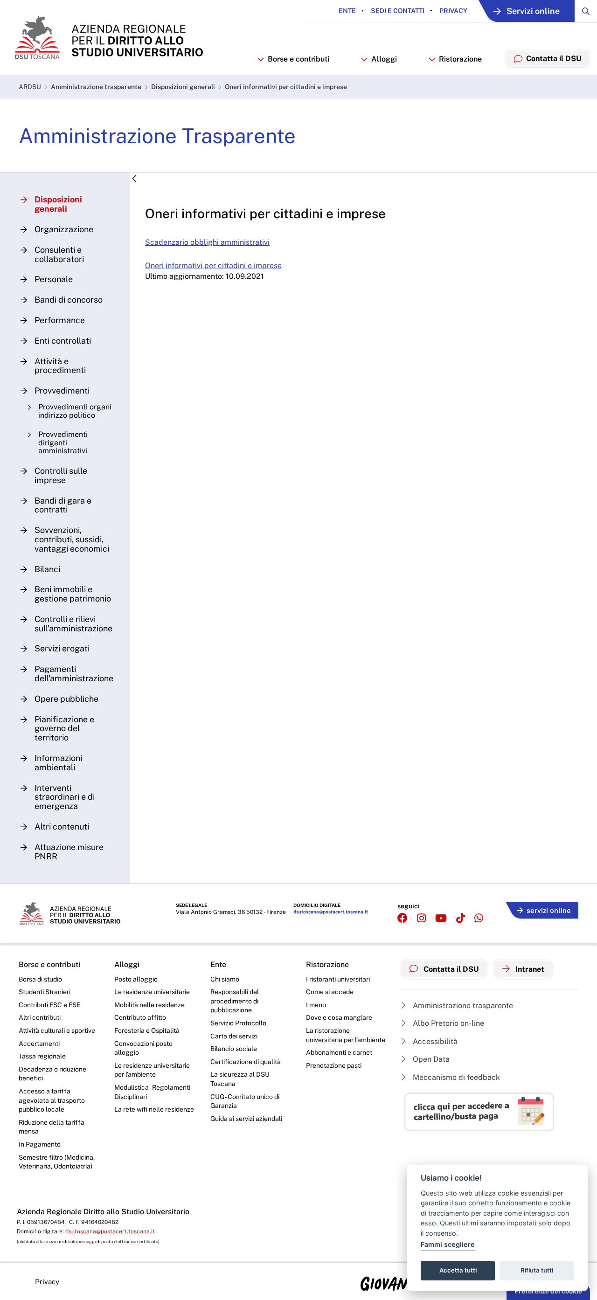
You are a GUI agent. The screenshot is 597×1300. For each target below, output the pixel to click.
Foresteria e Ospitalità (147, 1030)
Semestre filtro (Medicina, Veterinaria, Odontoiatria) (57, 1162)
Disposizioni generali (183, 86)
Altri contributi (40, 1017)
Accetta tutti (458, 1270)
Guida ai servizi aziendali (246, 1118)
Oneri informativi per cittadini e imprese (286, 86)
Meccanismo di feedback (455, 1077)
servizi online (549, 910)
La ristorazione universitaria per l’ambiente (345, 1035)
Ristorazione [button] (460, 59)
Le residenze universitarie (152, 992)
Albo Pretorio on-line (447, 1023)
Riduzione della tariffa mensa (51, 1127)
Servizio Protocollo (238, 1023)
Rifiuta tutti (537, 1270)
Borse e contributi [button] (298, 59)
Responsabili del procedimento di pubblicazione (234, 1001)
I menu (316, 1005)
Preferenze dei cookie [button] (548, 1291)
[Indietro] (134, 179)
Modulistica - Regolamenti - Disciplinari (153, 1092)
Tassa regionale (42, 1056)
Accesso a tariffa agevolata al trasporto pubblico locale (52, 1100)
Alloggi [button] (384, 59)
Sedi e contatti (396, 10)
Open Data (430, 1059)
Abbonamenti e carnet (339, 1052)
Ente (347, 10)
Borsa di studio (40, 979)
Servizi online (533, 11)
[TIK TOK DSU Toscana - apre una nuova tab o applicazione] (460, 918)
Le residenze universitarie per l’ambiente (152, 1070)
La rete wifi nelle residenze (154, 1109)
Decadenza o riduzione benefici (52, 1073)
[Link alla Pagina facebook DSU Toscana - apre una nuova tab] (402, 918)
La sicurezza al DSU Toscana (240, 1079)
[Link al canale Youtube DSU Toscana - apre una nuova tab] (441, 918)
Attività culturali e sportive (57, 1030)
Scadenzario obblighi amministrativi (207, 242)
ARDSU (30, 86)
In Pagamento (40, 1144)
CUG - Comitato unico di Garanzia (244, 1101)
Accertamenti (39, 1043)
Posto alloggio (136, 979)
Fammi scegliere (448, 1244)
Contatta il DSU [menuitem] (554, 58)
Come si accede (330, 992)
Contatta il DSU (450, 969)
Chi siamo (224, 979)
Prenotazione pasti (333, 1065)
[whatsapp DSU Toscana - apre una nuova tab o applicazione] (478, 918)
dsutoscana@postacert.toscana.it (330, 911)
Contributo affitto (140, 1017)
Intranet (529, 969)
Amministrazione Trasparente (157, 136)
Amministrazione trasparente (96, 86)
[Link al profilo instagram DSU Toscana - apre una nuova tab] (421, 918)
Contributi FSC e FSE (50, 1005)
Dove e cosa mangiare (339, 1017)
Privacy (452, 10)
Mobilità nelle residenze (149, 1005)
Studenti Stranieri (44, 992)
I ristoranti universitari (338, 979)
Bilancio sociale (233, 1048)
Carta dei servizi (233, 1036)
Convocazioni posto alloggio (143, 1048)
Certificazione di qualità (245, 1061)
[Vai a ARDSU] (108, 37)
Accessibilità (434, 1041)
